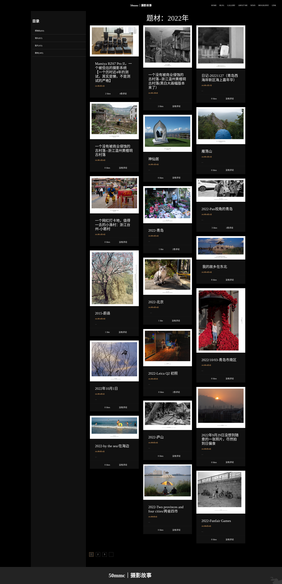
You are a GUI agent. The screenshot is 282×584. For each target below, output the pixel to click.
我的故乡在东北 (214, 267)
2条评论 (229, 228)
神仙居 (153, 159)
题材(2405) (39, 53)
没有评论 (176, 106)
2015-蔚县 (102, 313)
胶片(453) (38, 46)
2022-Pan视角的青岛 (217, 209)
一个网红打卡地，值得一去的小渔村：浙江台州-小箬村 (112, 225)
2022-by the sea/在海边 (112, 446)
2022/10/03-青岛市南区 (219, 360)
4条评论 (123, 94)
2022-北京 (156, 302)
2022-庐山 (156, 437)
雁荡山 (207, 151)
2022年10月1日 (106, 388)
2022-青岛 (156, 230)
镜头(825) (38, 38)
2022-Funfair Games (216, 521)
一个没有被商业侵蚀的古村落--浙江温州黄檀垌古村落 (114, 150)
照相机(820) (39, 31)
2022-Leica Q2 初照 (163, 373)
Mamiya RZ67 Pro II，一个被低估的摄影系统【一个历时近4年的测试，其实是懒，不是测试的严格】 (113, 72)
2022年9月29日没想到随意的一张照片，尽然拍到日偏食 (220, 439)
